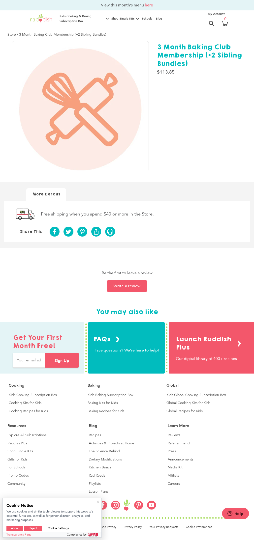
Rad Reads (97, 475)
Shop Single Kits (20, 451)
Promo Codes (18, 475)
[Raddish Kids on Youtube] (151, 508)
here (149, 5)
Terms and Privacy (104, 527)
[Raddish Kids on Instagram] (115, 508)
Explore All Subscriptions (26, 435)
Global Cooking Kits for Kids (188, 403)
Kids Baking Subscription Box (110, 395)
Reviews (174, 435)
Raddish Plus (17, 443)
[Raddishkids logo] (127, 506)
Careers (174, 484)
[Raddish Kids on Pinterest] (138, 508)
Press (172, 451)
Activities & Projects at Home (111, 443)
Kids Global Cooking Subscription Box (196, 395)
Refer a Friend (179, 443)
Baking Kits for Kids (103, 403)
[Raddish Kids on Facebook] (102, 508)
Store (12, 34)
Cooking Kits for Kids (25, 403)
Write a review (127, 286)
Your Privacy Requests (163, 527)
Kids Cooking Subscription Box (33, 395)
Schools (147, 19)
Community (16, 484)
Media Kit (175, 467)
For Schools (16, 467)
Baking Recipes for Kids (106, 411)
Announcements (180, 459)
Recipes (95, 435)
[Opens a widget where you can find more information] (235, 514)
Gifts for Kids (17, 459)
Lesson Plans (98, 491)
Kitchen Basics (100, 467)
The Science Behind (104, 451)
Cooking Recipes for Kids (28, 411)
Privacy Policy (133, 527)
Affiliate (174, 475)
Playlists (95, 484)
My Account (216, 14)
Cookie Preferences (199, 527)
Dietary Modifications (105, 459)
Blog (159, 19)
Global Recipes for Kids (184, 411)
